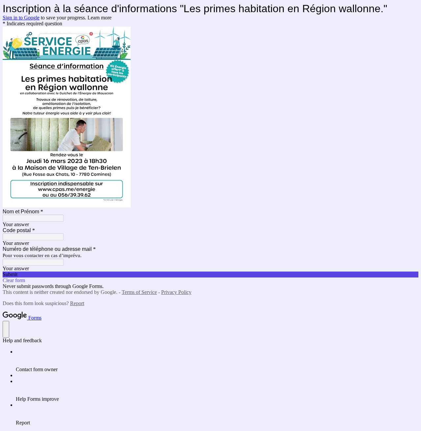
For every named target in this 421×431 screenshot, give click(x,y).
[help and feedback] (6, 329)
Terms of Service (139, 292)
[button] (210, 274)
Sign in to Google (21, 17)
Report (77, 303)
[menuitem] (217, 360)
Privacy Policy (176, 292)
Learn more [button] (99, 17)
